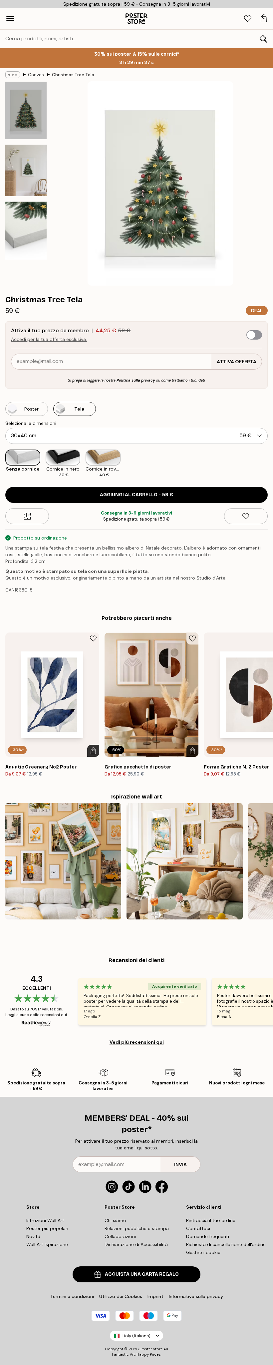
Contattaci (198, 1228)
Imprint (155, 1296)
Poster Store (151, 1349)
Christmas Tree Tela (73, 75)
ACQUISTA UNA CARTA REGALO (142, 1274)
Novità (33, 1236)
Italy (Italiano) (136, 1336)
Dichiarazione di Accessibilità (136, 1244)
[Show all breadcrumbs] (12, 74)
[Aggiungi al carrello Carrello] (93, 751)
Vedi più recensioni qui (137, 1042)
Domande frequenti (207, 1236)
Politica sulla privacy (136, 380)
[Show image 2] (26, 170)
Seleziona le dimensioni (30, 423)
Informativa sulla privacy (196, 1296)
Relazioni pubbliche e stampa (137, 1228)
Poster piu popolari (47, 1228)
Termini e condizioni (72, 1296)
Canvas (36, 75)
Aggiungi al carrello (136, 495)
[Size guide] (27, 516)
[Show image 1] (26, 110)
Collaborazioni (120, 1236)
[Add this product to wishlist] (246, 516)
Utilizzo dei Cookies (120, 1296)
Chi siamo (115, 1220)
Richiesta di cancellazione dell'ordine (226, 1244)
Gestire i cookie (203, 1252)
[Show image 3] (26, 230)
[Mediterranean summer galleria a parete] (184, 861)
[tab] (248, 18)
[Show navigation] (10, 18)
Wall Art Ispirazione (47, 1244)
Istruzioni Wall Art (45, 1220)
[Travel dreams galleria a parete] (63, 861)
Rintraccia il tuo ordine (210, 1220)
